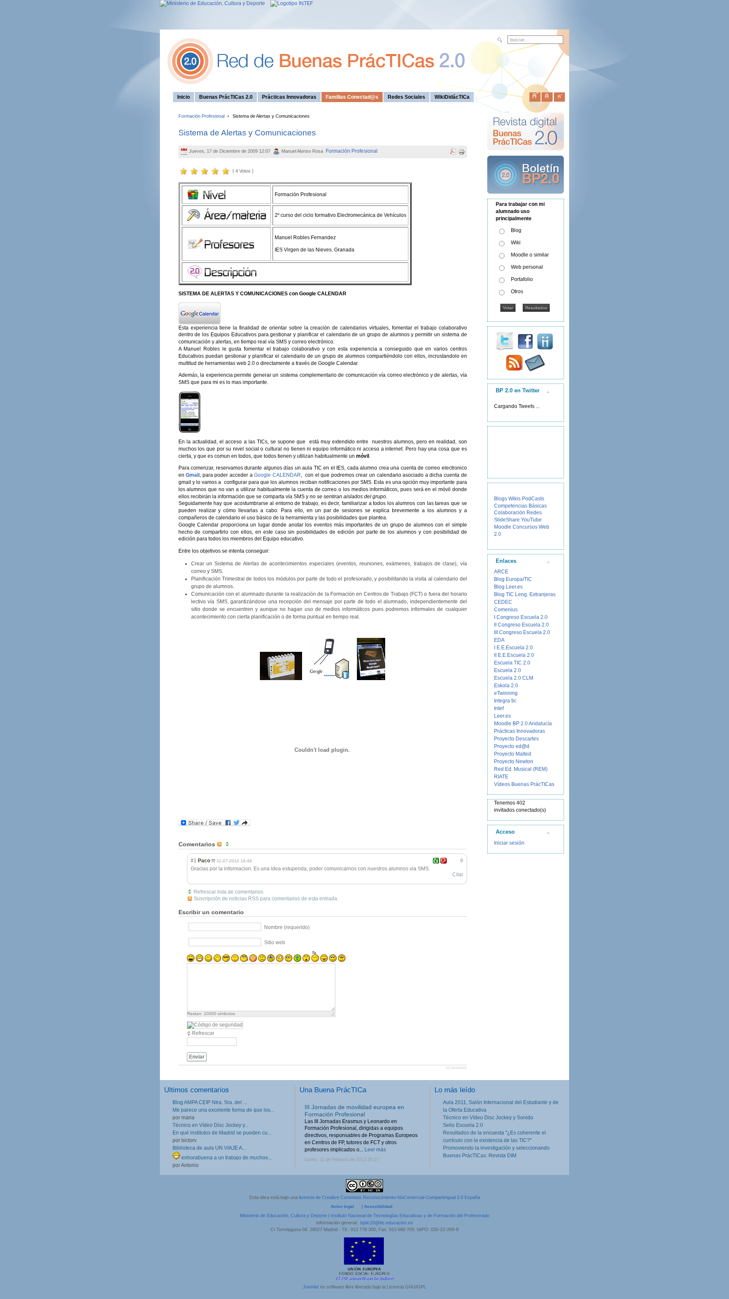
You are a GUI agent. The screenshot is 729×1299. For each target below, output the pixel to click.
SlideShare (507, 520)
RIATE (501, 777)
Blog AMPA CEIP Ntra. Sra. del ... (210, 1102)
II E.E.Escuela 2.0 (514, 655)
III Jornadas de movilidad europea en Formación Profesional (354, 1111)
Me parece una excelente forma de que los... (223, 1110)
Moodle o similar (530, 255)
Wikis (514, 499)
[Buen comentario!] (436, 861)
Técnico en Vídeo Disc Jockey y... (210, 1125)
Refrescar (203, 1033)
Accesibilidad (378, 1206)
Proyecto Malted (512, 754)
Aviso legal (342, 1206)
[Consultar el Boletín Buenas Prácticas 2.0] (525, 197)
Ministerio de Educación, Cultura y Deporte (283, 1215)
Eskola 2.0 (506, 686)
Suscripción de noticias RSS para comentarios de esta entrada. (266, 899)
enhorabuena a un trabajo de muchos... (226, 1158)
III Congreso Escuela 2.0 (522, 632)
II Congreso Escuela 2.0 (521, 625)
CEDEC (503, 602)
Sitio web (274, 942)
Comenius (506, 610)
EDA (499, 640)
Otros (517, 291)
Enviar (197, 1057)
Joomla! (311, 1286)
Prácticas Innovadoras (519, 731)
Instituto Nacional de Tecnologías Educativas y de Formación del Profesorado (410, 1215)
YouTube (531, 520)
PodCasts (533, 499)
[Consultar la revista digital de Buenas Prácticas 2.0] (525, 154)
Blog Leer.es (508, 587)
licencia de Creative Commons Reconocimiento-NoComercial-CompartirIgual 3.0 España (389, 1197)
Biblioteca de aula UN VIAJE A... (209, 1148)
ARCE (501, 572)
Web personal (527, 267)
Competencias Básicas (520, 506)
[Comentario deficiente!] (443, 861)
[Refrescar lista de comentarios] (228, 844)
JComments (456, 1068)
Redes (534, 513)
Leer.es (502, 716)
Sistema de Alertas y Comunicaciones (247, 132)
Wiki (516, 243)
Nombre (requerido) (287, 927)
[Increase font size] (535, 95)
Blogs (500, 499)
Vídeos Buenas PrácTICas (524, 784)
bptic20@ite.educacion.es (386, 1222)
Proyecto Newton (513, 761)
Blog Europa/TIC (513, 579)
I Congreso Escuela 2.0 (521, 617)
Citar (457, 875)
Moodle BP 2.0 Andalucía (523, 723)
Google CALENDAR (277, 475)
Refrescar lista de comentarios (228, 892)
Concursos (525, 527)
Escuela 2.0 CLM (513, 678)
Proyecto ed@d (511, 746)
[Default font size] (547, 95)
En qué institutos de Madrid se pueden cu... (222, 1133)
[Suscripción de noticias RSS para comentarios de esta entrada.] (220, 844)
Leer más (375, 1150)
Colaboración (509, 513)
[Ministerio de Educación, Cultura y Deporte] (212, 3)
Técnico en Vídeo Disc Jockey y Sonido (488, 1118)
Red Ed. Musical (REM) (521, 769)
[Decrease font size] (559, 95)
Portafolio (522, 279)
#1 (194, 861)
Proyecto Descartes (516, 739)
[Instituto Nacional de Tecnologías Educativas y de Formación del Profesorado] (289, 3)
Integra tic (505, 701)
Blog (516, 230)
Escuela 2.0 (507, 670)
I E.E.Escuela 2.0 (513, 648)
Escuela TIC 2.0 (512, 663)
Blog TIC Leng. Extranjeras (525, 594)
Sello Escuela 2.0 (463, 1125)
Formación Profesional (201, 116)
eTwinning (506, 693)
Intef (499, 708)
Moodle (502, 527)
